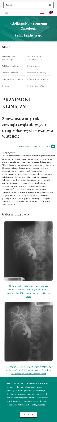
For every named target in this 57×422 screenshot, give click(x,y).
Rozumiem (28, 414)
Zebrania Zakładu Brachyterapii (9, 58)
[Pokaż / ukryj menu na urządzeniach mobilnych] (6, 12)
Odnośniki (6, 86)
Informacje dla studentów (13, 79)
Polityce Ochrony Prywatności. (32, 405)
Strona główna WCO (35, 86)
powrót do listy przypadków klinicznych (34, 146)
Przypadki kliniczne (10, 72)
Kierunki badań (33, 66)
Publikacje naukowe (10, 66)
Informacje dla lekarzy (36, 72)
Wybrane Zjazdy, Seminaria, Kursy (34, 58)
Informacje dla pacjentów (38, 79)
